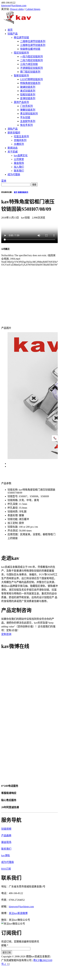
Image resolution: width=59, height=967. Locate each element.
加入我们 (19, 167)
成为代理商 (14, 174)
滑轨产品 (13, 128)
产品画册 (6, 835)
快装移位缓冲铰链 (30, 49)
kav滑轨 (5, 855)
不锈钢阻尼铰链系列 (31, 68)
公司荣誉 (19, 159)
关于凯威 (13, 151)
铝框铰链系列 (27, 94)
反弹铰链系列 (27, 98)
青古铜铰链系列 (29, 113)
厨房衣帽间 (14, 132)
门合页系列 (26, 106)
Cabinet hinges (32, 9)
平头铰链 (25, 117)
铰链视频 (6, 828)
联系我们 (19, 170)
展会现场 (19, 163)
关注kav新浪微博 (18, 913)
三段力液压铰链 (29, 64)
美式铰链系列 (27, 90)
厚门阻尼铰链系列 (30, 71)
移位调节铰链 (21, 37)
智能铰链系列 (21, 75)
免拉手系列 (26, 125)
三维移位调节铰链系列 (32, 45)
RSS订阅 (6, 868)
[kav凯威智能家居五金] (17, 23)
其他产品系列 (21, 102)
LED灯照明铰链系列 (31, 79)
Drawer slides (17, 9)
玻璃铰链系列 (27, 87)
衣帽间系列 (20, 140)
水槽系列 (19, 144)
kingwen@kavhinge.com (13, 5)
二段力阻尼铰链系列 (31, 60)
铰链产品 (13, 33)
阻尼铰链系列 (21, 52)
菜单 (3, 180)
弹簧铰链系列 (27, 109)
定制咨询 (6, 634)
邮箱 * (4, 945)
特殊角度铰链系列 (30, 83)
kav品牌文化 (21, 155)
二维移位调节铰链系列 (32, 41)
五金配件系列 (27, 121)
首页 (10, 30)
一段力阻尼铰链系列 (31, 56)
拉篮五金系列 (21, 136)
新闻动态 (13, 148)
